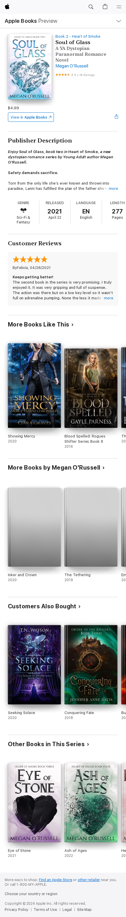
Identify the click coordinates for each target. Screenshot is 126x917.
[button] (91, 7)
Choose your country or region (31, 894)
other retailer (89, 880)
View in (29, 117)
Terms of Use (45, 910)
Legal (67, 910)
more (113, 188)
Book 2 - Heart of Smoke (78, 36)
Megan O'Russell (71, 66)
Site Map (84, 910)
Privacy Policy (16, 910)
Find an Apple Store (55, 880)
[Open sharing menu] (116, 117)
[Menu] (119, 7)
